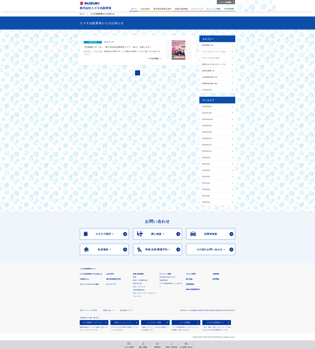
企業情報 (216, 274)
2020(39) (206, 189)
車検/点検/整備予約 (193, 289)
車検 (134, 277)
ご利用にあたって (108, 310)
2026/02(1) (207, 145)
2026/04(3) (207, 132)
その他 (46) (207, 90)
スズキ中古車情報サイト (215, 322)
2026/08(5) (207, 106)
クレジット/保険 (165, 274)
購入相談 (189, 279)
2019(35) (206, 196)
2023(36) (206, 170)
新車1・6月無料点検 (140, 280)
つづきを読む (153, 58)
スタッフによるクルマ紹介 (89, 284)
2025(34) (206, 157)
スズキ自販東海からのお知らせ (102, 14)
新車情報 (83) (208, 45)
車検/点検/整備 (138, 274)
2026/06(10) (207, 119)
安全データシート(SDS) (88, 310)
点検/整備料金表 (139, 290)
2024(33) (206, 164)
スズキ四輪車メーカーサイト (92, 322)
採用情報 (216, 279)
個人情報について (126, 310)
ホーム (82, 14)
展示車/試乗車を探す (113, 279)
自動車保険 (163, 280)
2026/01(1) (207, 151)
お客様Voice (84, 279)
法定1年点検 (137, 283)
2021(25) (206, 183)
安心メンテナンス (139, 287)
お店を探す (110, 274)
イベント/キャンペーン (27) (213, 52)
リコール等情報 (184, 322)
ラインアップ (111, 284)
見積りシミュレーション (123, 322)
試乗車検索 (190, 284)
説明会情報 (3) (208, 71)
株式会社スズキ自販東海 (95, 8)
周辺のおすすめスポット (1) (214, 64)
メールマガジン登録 (154, 322)
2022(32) (206, 177)
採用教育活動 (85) (209, 83)
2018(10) (206, 202)
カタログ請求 (191, 274)
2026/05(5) (207, 126)
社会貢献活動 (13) (209, 77)
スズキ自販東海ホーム (88, 269)
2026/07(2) (207, 113)
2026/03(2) (207, 138)
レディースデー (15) (210, 58)
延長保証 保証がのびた (167, 277)
